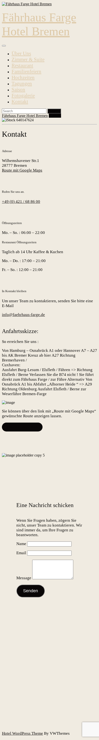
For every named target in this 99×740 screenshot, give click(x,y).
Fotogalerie (23, 95)
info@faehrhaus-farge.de (23, 314)
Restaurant (22, 65)
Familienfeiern (26, 71)
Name (21, 543)
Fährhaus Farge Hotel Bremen (25, 116)
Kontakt (20, 101)
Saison (18, 89)
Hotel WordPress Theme (22, 733)
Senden (30, 590)
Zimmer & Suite (28, 59)
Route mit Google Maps (22, 170)
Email (21, 553)
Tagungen (22, 83)
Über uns (21, 53)
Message (23, 578)
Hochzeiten (23, 77)
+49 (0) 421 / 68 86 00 (21, 201)
